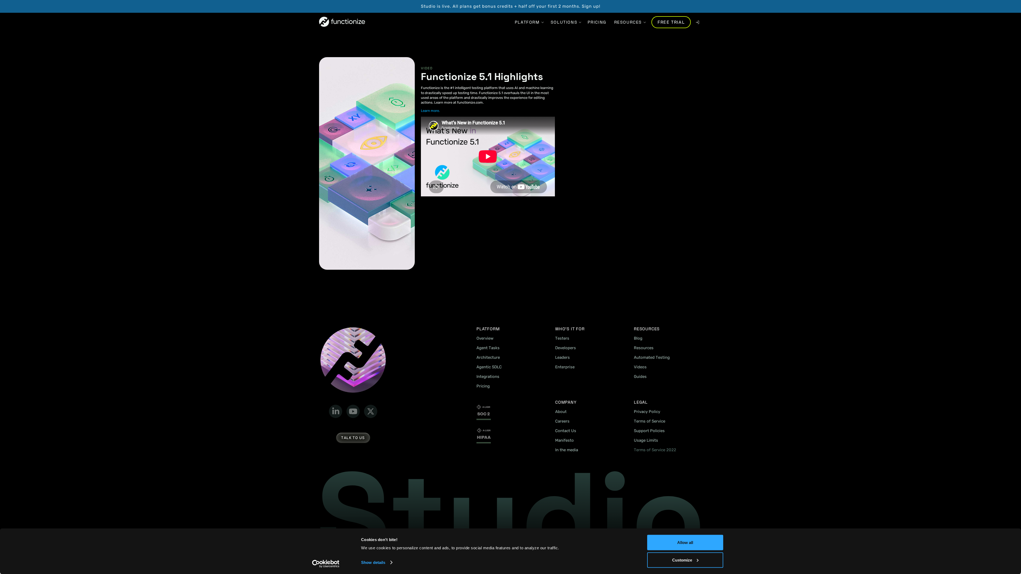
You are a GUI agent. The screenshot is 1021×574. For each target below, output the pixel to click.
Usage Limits (646, 440)
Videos (640, 367)
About (561, 411)
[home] (342, 22)
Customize (682, 560)
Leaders (562, 357)
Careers (562, 421)
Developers (565, 347)
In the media (566, 450)
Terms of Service (649, 421)
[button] (527, 22)
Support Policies (649, 430)
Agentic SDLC (489, 367)
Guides (640, 376)
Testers (562, 338)
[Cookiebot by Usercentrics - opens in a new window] (326, 564)
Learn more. (430, 111)
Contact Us (565, 430)
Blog (638, 338)
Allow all (685, 542)
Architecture (488, 357)
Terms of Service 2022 (655, 450)
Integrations (487, 376)
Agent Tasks (488, 347)
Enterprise (565, 367)
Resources (644, 347)
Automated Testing (652, 357)
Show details (373, 562)
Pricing (483, 386)
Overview (484, 338)
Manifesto (564, 440)
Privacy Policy (647, 411)
